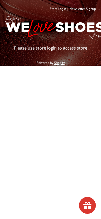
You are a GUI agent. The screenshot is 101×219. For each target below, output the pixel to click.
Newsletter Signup (82, 8)
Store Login (58, 8)
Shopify (59, 62)
